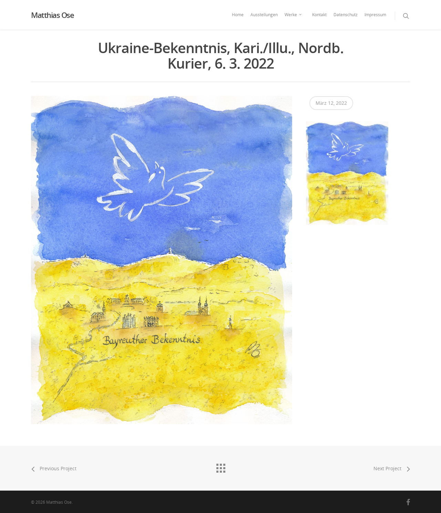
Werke (291, 15)
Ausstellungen (264, 15)
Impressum (375, 15)
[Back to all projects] (220, 466)
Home (238, 15)
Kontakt (319, 15)
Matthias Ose (52, 15)
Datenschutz (346, 15)
